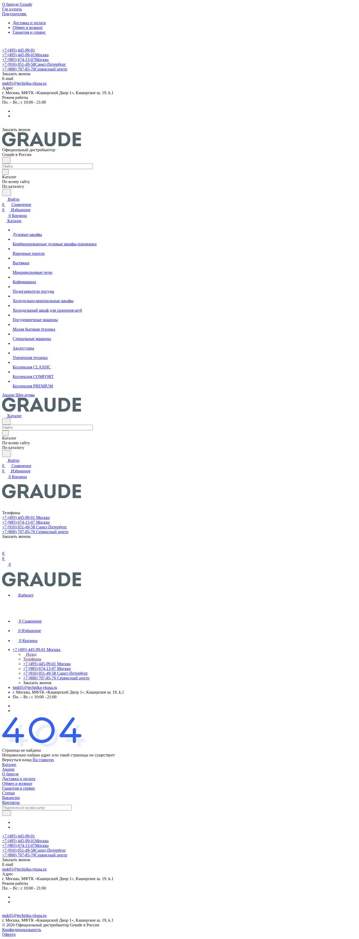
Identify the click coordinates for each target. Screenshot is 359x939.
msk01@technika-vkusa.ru (24, 83)
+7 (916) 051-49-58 (34, 64)
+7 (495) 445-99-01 (18, 50)
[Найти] (6, 192)
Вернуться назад (17, 760)
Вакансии (11, 797)
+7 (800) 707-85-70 (34, 69)
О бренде (10, 774)
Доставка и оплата (29, 23)
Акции (8, 769)
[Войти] (4, 548)
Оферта (9, 934)
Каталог (9, 764)
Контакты (11, 802)
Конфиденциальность (21, 929)
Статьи (8, 793)
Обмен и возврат (28, 27)
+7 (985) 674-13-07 (25, 59)
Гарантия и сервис (29, 32)
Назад (31, 654)
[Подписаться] (6, 813)
